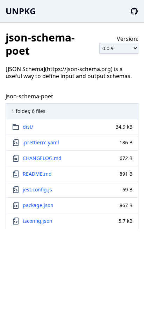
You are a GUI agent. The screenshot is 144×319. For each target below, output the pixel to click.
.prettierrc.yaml (41, 142)
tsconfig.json (37, 221)
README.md (37, 173)
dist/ (28, 126)
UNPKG (21, 11)
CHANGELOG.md (42, 158)
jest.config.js (37, 189)
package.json (38, 205)
